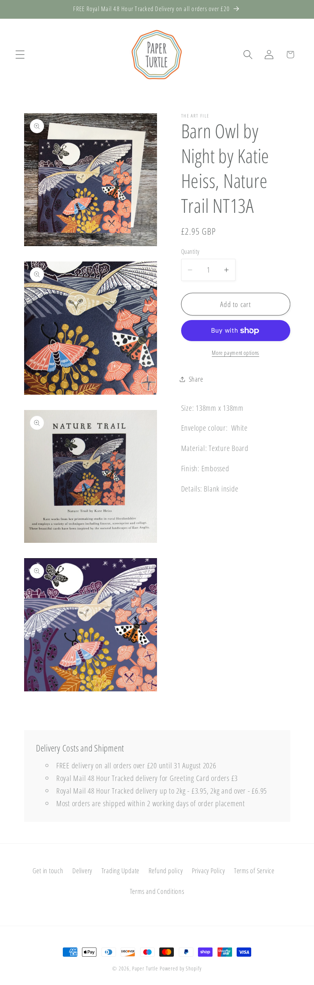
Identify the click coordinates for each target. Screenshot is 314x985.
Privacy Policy (208, 870)
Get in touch (48, 870)
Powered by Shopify (181, 968)
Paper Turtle (145, 968)
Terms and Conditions (157, 891)
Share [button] (196, 379)
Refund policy (166, 870)
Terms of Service (254, 870)
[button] (20, 54)
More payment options (235, 352)
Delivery (82, 870)
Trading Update (120, 870)
